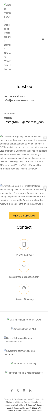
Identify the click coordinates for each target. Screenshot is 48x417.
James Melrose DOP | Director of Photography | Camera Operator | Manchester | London (24, 402)
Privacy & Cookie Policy (32, 411)
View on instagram (24, 216)
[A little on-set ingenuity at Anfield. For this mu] (24, 159)
